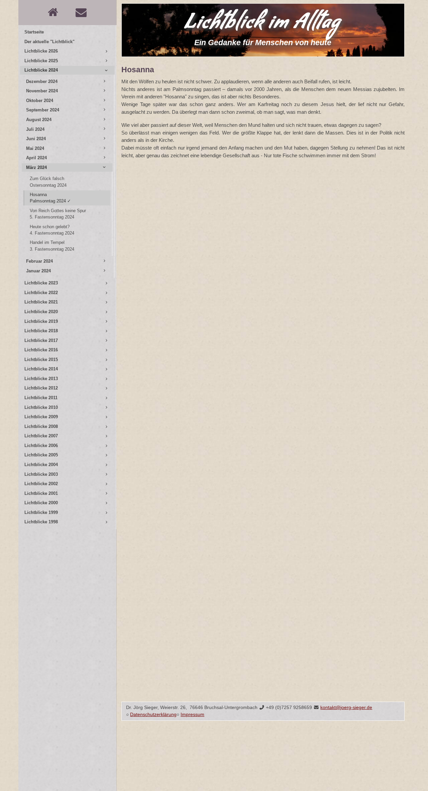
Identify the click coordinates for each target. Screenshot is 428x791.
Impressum (192, 714)
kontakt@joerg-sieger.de (346, 707)
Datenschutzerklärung (153, 714)
